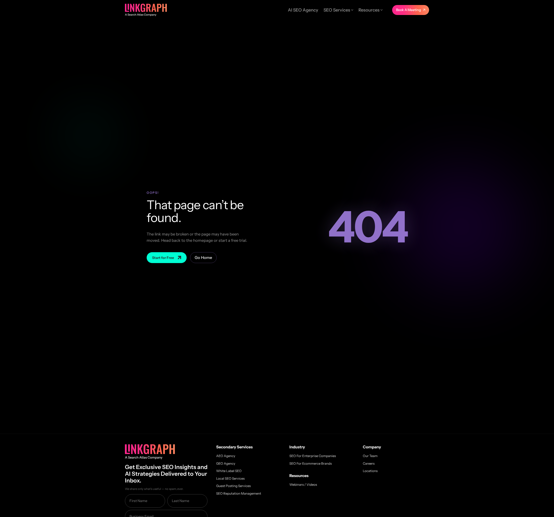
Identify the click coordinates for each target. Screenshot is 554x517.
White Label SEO (229, 471)
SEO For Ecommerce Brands (310, 463)
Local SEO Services (230, 478)
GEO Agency (225, 463)
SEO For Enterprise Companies (312, 456)
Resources (369, 10)
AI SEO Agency (303, 10)
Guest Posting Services (233, 486)
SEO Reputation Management (238, 493)
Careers (369, 463)
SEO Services (336, 10)
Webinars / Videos (303, 484)
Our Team (370, 456)
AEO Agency (225, 456)
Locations (370, 471)
